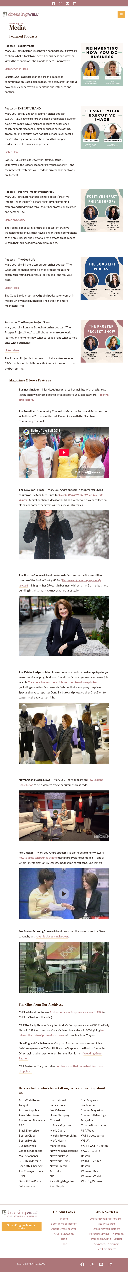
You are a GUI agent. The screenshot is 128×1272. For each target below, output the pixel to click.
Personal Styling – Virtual (106, 1238)
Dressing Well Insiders (106, 1228)
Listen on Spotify (15, 219)
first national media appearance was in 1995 (76, 1012)
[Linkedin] (74, 3)
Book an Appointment (64, 1223)
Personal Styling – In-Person (106, 1233)
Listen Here (12, 152)
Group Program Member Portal (22, 1227)
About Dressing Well (64, 1228)
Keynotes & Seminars (106, 1244)
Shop (64, 1244)
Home (64, 1218)
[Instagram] (60, 3)
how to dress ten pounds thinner (38, 857)
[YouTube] (67, 3)
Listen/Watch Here (16, 68)
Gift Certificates (106, 1249)
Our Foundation (64, 1233)
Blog (64, 1238)
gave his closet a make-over (52, 936)
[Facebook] (53, 3)
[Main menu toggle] (121, 14)
